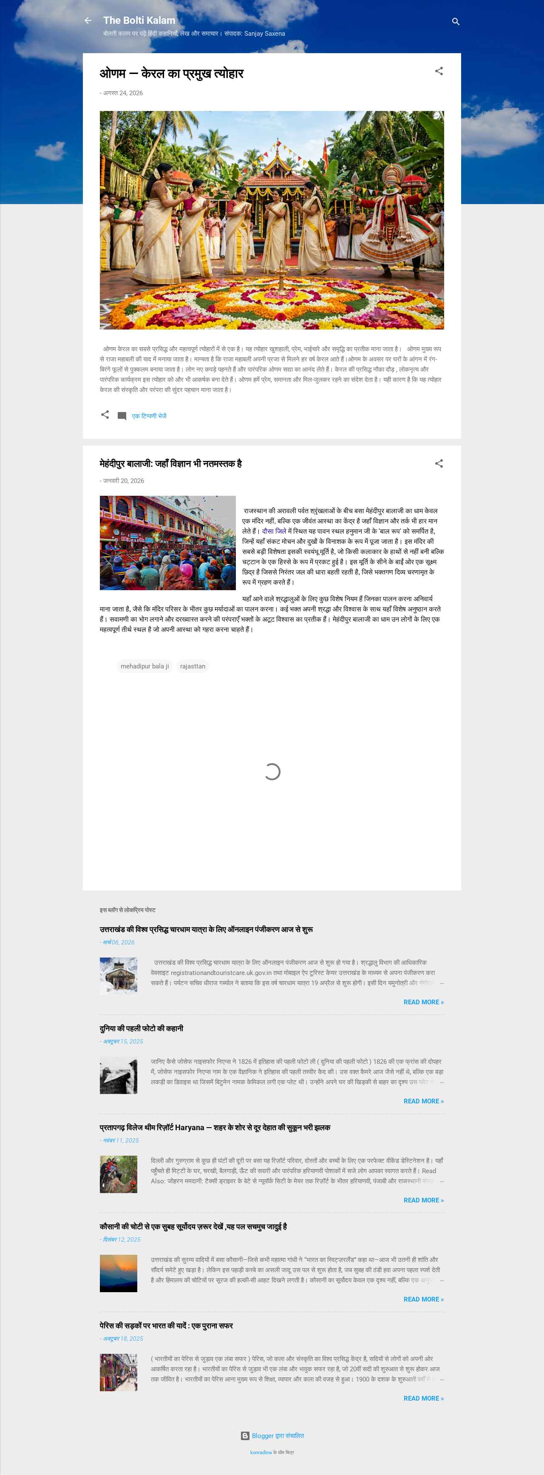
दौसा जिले (274, 531)
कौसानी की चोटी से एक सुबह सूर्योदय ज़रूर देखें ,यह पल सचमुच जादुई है (193, 1226)
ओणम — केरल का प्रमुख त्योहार (172, 73)
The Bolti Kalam (139, 20)
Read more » (424, 1002)
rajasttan (192, 666)
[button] (439, 72)
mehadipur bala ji (145, 666)
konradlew (261, 1452)
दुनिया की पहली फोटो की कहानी (141, 1028)
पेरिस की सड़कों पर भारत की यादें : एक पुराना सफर (166, 1325)
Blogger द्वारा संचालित (277, 1436)
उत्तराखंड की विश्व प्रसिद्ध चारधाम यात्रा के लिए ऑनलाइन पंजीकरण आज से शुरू (206, 929)
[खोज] (456, 23)
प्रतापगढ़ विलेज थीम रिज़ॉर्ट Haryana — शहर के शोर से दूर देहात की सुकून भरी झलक (215, 1127)
